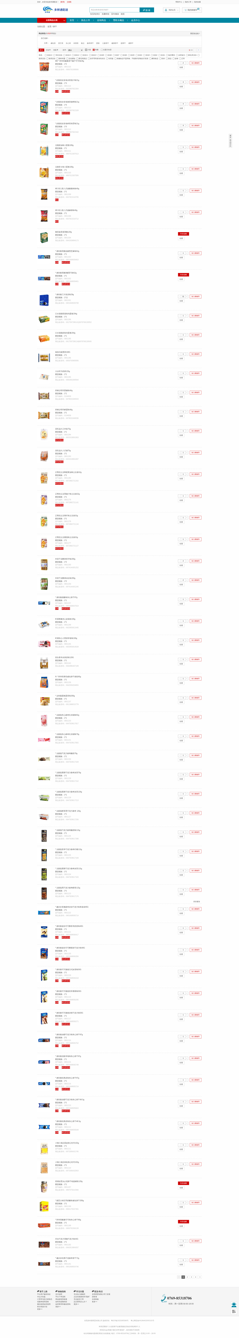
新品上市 (85, 20)
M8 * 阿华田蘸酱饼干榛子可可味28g (69, 61)
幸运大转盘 (41, 1297)
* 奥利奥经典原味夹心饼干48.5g (68, 1121)
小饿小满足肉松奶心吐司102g (67, 1162)
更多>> (39, 1309)
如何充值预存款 (61, 1302)
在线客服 (95, 1299)
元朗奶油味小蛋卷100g (64, 145)
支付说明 (58, 1294)
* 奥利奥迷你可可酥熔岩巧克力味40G (70, 948)
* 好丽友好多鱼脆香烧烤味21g (67, 102)
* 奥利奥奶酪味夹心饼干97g (66, 597)
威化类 (53, 43)
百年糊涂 (115, 14)
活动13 (68, 55)
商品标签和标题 (61, 1299)
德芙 (123, 14)
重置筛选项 (195, 34)
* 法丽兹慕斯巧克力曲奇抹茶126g (68, 792)
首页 (72, 20)
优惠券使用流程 (43, 1302)
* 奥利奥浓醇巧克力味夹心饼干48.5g (69, 1100)
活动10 (94, 55)
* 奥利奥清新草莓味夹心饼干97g (68, 1056)
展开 (230, 137)
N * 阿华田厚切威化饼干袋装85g (68, 677)
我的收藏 (197, 2)
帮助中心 (179, 2)
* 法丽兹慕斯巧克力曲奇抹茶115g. (68, 869)
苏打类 (60, 43)
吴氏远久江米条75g (63, 429)
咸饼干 (130, 43)
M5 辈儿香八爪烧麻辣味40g (66, 210)
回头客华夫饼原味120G (64, 657)
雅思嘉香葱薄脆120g (63, 232)
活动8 (109, 55)
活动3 (148, 55)
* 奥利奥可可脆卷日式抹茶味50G (68, 969)
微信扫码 (234, 1311)
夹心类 (68, 43)
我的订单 (188, 2)
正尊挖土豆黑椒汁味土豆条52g (67, 494)
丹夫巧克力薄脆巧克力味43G (66, 1239)
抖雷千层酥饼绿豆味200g (65, 578)
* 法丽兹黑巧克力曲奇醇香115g (67, 888)
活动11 (85, 55)
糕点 (82, 43)
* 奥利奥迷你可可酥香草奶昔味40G (69, 926)
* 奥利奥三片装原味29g (64, 294)
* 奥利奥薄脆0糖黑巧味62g (65, 273)
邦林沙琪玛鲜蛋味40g (63, 410)
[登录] (62, 2)
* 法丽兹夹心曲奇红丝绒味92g (67, 715)
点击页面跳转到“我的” (82, 1297)
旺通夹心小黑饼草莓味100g (66, 638)
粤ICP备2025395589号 (120, 1321)
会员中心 (135, 20)
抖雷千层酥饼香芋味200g (65, 559)
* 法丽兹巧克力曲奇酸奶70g (66, 753)
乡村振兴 (181, 55)
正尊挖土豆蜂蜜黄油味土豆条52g (68, 472)
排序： (65, 50)
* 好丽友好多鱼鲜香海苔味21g (67, 123)
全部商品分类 (55, 20)
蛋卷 (98, 43)
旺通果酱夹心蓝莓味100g (65, 619)
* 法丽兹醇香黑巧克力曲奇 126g (68, 811)
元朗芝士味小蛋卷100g (64, 167)
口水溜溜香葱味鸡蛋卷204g (66, 314)
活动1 (163, 55)
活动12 (76, 55)
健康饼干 (114, 43)
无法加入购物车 (79, 1294)
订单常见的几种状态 (44, 1299)
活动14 (49, 55)
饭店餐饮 (171, 55)
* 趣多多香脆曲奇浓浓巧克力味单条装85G (72, 907)
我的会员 (172, 10)
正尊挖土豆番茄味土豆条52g (66, 537)
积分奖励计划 (42, 1307)
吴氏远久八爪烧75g (63, 450)
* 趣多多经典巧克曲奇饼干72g (67, 1258)
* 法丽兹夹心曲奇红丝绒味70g (67, 734)
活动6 (125, 55)
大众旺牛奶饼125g (62, 371)
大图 (88, 50)
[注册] (69, 2)
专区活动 (59, 55)
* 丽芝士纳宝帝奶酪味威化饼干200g (69, 1200)
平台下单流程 (60, 1297)
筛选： (41, 55)
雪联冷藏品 (118, 20)
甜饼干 (123, 43)
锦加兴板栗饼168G (62, 352)
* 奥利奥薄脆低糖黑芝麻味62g (67, 251)
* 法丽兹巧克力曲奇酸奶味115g (67, 830)
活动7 (117, 55)
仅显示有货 (107, 50)
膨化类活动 (192, 55)
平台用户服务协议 (43, 1294)
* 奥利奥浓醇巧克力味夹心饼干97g (69, 1035)
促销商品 (101, 20)
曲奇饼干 (90, 43)
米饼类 (75, 43)
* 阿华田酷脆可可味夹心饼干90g (68, 1220)
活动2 (155, 55)
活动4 (140, 55)
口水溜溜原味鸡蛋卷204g (65, 333)
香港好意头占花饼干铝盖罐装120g (68, 1181)
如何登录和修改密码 (62, 1304)
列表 (95, 50)
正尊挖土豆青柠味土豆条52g (66, 516)
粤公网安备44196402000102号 (142, 1321)
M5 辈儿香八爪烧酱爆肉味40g (67, 189)
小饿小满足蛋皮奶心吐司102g (67, 1143)
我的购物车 (192, 10)
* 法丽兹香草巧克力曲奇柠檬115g (68, 849)
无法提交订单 (79, 1299)
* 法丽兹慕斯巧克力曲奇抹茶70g (68, 773)
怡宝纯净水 (95, 14)
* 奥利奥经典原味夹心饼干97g (67, 1078)
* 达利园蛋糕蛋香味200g (65, 696)
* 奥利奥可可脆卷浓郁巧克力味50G (69, 1013)
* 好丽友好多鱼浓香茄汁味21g (67, 80)
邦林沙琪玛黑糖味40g (63, 390)
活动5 (132, 55)
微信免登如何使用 (43, 1304)
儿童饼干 (105, 43)
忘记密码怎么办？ (80, 1302)
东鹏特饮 (105, 14)
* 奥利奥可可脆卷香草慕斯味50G (68, 991)
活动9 (102, 55)
